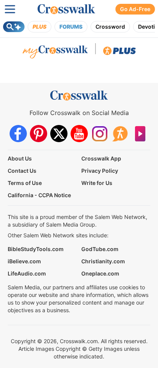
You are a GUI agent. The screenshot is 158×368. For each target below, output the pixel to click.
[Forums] (119, 133)
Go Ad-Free (135, 9)
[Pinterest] (38, 133)
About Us (20, 158)
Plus (39, 26)
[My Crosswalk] (55, 52)
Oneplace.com (100, 273)
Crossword (110, 26)
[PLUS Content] (119, 52)
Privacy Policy (99, 170)
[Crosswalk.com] (66, 9)
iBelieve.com (24, 261)
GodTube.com (99, 249)
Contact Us (22, 170)
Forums (70, 26)
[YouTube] (79, 133)
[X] (58, 133)
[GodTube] (140, 133)
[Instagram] (99, 133)
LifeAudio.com (27, 273)
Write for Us (96, 183)
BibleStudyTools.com (36, 249)
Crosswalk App (101, 158)
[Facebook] (18, 133)
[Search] (14, 26)
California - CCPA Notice (39, 195)
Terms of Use (25, 183)
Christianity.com (103, 261)
